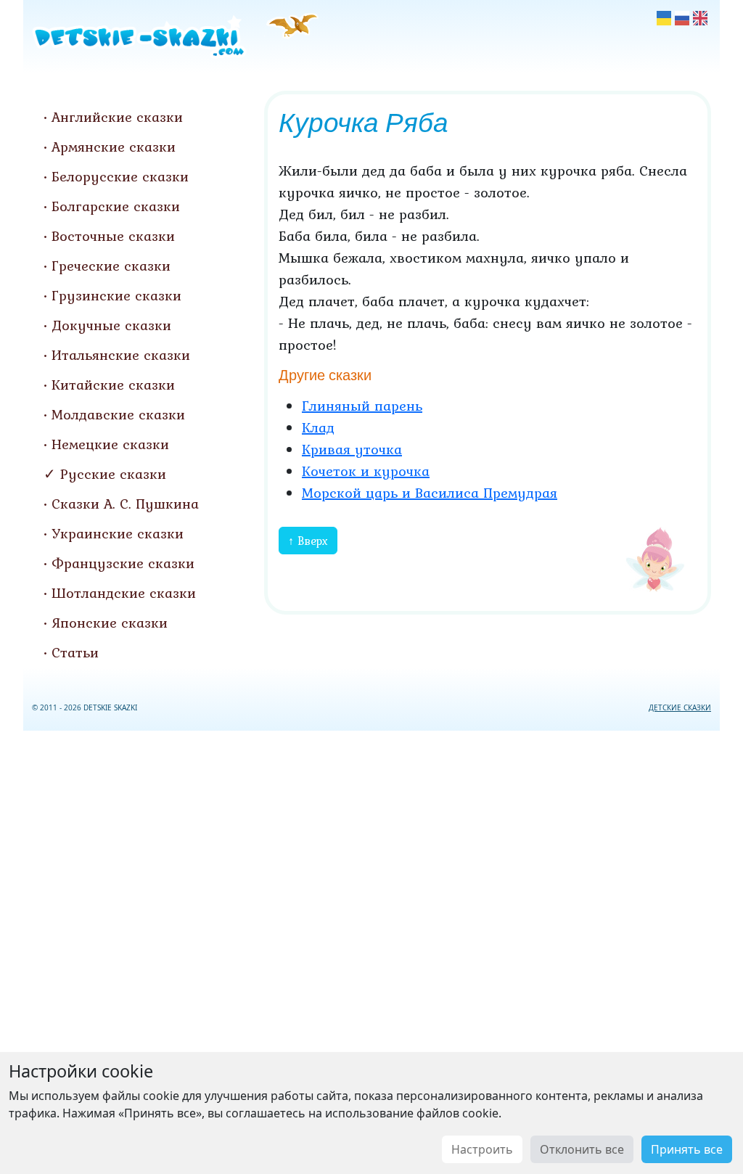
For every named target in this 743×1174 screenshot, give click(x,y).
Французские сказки (123, 563)
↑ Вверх (308, 540)
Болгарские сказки (116, 206)
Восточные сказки (113, 236)
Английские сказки (117, 117)
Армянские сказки (114, 146)
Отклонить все (582, 1149)
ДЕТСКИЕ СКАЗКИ (680, 707)
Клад (318, 427)
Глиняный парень (362, 405)
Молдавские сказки (118, 414)
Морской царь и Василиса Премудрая (429, 493)
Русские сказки (113, 474)
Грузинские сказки (116, 295)
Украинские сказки (118, 533)
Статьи (75, 652)
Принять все (687, 1149)
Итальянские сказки (121, 355)
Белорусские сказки (120, 176)
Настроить (482, 1149)
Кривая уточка (352, 449)
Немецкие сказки (110, 444)
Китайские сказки (113, 384)
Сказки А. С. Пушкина (125, 503)
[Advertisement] (371, 949)
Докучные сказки (111, 325)
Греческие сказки (111, 265)
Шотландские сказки (124, 593)
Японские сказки (110, 622)
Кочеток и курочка (366, 471)
